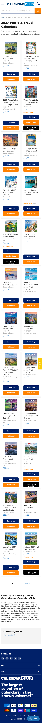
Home (3, 18)
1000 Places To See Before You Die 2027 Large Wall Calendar (31, 59)
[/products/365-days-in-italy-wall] (31, 140)
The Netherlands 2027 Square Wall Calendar (30, 415)
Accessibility (32, 716)
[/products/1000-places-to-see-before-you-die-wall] (31, 48)
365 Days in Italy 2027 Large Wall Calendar (30, 151)
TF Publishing (27, 107)
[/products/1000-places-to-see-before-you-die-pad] (11, 92)
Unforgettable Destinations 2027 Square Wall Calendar (30, 286)
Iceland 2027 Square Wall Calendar (8, 459)
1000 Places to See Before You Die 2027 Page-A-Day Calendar (10, 103)
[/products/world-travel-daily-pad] (31, 92)
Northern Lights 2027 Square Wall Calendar (10, 415)
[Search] (38, 11)
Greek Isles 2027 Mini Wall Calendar (10, 283)
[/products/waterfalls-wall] (11, 538)
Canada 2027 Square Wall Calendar (28, 459)
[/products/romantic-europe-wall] (31, 182)
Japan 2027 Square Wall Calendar (10, 235)
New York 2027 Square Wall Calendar (9, 328)
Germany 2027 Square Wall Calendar (29, 328)
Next (26, 584)
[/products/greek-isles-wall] (11, 182)
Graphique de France (29, 292)
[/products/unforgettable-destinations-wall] (31, 274)
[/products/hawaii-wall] (31, 497)
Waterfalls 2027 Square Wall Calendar (9, 549)
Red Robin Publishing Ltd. (10, 378)
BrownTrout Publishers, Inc (10, 240)
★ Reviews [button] (40, 364)
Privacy (8, 716)
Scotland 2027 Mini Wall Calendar (31, 548)
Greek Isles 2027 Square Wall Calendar (9, 192)
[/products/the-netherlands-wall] (31, 405)
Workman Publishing (30, 65)
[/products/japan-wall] (11, 226)
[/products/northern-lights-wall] (11, 405)
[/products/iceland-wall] (11, 448)
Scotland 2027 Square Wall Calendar (9, 58)
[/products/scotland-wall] (11, 48)
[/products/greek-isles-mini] (11, 274)
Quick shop (11, 74)
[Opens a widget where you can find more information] (33, 719)
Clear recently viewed (10, 635)
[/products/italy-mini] (31, 226)
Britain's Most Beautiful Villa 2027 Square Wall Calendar (10, 371)
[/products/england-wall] (31, 359)
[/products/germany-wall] (31, 318)
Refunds (22, 716)
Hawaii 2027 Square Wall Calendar (28, 507)
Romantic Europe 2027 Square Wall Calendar (30, 192)
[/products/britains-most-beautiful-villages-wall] (11, 359)
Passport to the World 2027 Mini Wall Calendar (9, 507)
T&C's (15, 716)
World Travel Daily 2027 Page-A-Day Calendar (30, 102)
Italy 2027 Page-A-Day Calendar (10, 150)
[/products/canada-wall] (31, 448)
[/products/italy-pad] (11, 140)
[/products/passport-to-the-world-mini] (11, 497)
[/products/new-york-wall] (11, 318)
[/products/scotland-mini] (31, 538)
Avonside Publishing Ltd (9, 555)
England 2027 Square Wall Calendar (29, 370)
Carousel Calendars (9, 63)
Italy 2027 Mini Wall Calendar (29, 235)
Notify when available (31, 128)
